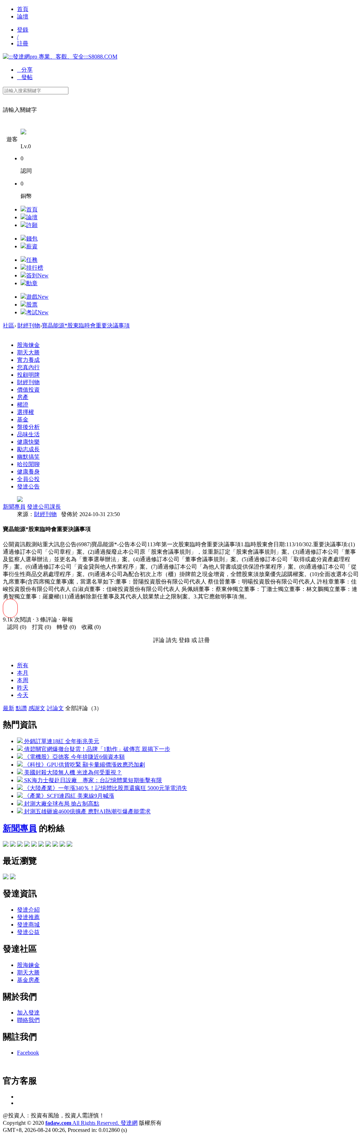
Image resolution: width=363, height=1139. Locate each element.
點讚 (21, 708)
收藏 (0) (89, 627)
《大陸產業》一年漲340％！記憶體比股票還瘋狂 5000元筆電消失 (105, 788)
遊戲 (37, 297)
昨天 (22, 688)
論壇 (22, 16)
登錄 (22, 30)
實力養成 (28, 360)
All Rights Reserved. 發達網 (91, 1123)
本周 (22, 680)
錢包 (32, 239)
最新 (8, 708)
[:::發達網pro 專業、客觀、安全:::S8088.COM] (60, 57)
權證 (22, 405)
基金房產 (28, 980)
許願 (32, 225)
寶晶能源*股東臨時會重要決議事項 (86, 325)
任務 (32, 260)
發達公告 (28, 486)
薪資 (32, 246)
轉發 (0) (64, 627)
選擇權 (25, 412)
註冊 (22, 43)
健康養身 (28, 472)
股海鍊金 (28, 965)
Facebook (28, 1053)
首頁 (22, 9)
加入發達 (28, 1013)
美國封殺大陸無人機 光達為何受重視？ (72, 772)
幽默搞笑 (28, 457)
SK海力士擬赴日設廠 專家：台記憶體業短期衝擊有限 (92, 780)
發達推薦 (28, 917)
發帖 (25, 77)
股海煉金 (28, 345)
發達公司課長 (44, 507)
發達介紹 (28, 910)
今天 (22, 695)
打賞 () (39, 627)
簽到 (37, 275)
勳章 (32, 283)
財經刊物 (28, 325)
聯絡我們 (28, 1020)
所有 (22, 665)
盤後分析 (28, 427)
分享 (25, 70)
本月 (22, 673)
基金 (22, 419)
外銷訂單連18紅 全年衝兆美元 (61, 741)
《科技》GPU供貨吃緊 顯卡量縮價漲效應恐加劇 (84, 765)
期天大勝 (28, 352)
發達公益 (28, 932)
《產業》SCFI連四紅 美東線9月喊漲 (68, 796)
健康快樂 (28, 442)
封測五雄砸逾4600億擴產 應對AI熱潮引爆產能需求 (87, 811)
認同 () (14, 627)
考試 (37, 312)
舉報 (67, 620)
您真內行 (28, 367)
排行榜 (34, 268)
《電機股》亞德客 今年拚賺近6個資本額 (74, 757)
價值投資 (28, 390)
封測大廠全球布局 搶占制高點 (61, 804)
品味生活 (28, 434)
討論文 (55, 708)
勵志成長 (28, 449)
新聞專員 (14, 507)
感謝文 (36, 708)
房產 (22, 397)
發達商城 (28, 925)
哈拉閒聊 (28, 464)
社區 (8, 325)
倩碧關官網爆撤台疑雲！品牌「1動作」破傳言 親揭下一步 (96, 749)
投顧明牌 (28, 375)
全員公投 (28, 479)
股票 (32, 305)
